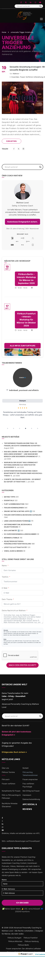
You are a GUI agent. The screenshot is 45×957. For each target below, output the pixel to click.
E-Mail (4, 588)
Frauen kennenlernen (14, 508)
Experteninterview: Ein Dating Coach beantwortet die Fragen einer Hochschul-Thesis (23, 473)
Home (4, 32)
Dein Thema (7, 599)
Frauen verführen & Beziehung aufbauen (22, 515)
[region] (22, 399)
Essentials (15, 77)
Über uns (5, 768)
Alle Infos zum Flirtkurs (22, 346)
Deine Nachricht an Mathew (14, 610)
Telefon (5, 577)
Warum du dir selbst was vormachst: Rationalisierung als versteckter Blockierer (21, 464)
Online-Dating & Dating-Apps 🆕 (18, 511)
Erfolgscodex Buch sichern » (14, 752)
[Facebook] (13, 149)
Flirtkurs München (15, 941)
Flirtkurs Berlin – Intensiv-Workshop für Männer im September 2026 (26, 278)
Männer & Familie (11, 538)
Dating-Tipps (9, 497)
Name (4, 565)
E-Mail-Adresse (8, 889)
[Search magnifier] (40, 6)
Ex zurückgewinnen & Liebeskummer (20, 534)
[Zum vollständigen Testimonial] (22, 377)
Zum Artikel (11, 141)
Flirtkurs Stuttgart (14, 938)
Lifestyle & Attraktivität (15, 547)
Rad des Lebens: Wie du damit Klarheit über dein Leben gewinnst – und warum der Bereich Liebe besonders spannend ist (23, 454)
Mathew (16, 74)
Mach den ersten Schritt (22, 665)
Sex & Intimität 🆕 (12, 530)
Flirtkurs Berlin (23, 945)
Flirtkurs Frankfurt (31, 938)
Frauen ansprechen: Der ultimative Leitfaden (23, 949)
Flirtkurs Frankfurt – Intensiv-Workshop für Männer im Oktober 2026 (26, 319)
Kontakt (26, 768)
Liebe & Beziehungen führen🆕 (17, 521)
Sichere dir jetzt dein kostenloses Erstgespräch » (16, 733)
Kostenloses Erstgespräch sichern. (22, 222)
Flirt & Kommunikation (14, 504)
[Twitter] (18, 149)
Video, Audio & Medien (13, 551)
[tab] (7, 428)
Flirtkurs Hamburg (32, 941)
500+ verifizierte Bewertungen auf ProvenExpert (21, 841)
